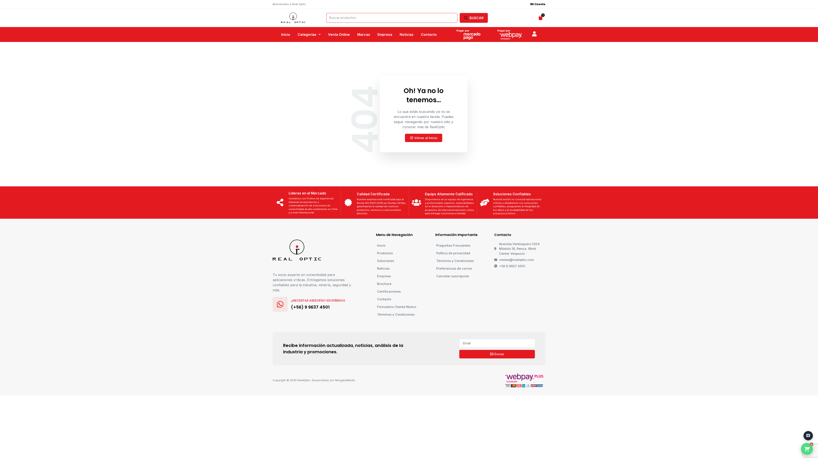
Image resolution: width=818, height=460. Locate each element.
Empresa (384, 34)
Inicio (285, 34)
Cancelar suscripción (452, 276)
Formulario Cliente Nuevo (396, 307)
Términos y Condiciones (396, 314)
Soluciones (385, 261)
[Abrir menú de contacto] (808, 435)
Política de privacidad (453, 253)
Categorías (307, 34)
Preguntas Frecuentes (453, 245)
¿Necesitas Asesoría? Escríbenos (318, 300)
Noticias (406, 34)
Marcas (363, 34)
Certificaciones (389, 291)
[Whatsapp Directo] (806, 413)
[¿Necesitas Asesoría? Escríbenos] (280, 304)
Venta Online (339, 34)
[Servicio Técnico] (806, 425)
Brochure (384, 284)
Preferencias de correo (454, 268)
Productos (385, 253)
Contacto (429, 34)
